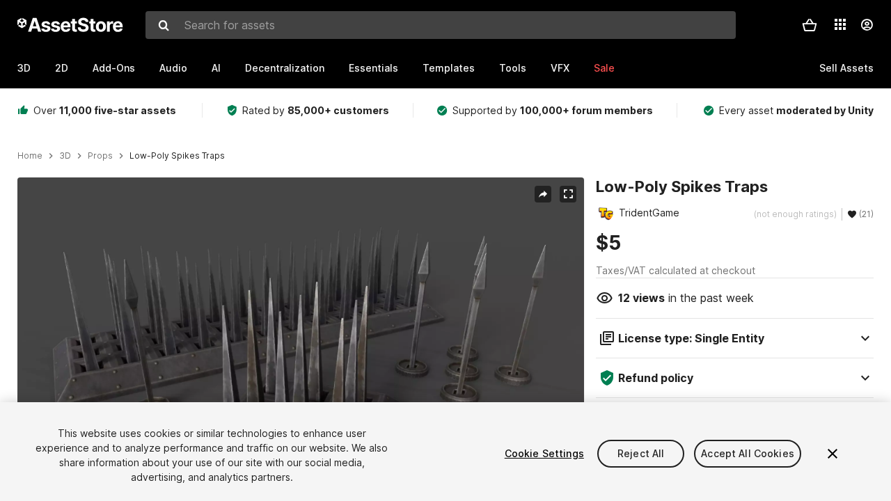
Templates (449, 68)
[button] (809, 25)
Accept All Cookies (747, 453)
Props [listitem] (100, 156)
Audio (173, 68)
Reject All (640, 453)
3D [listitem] (65, 156)
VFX (560, 68)
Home (29, 156)
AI (216, 68)
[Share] (543, 194)
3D (24, 68)
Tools (512, 68)
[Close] (832, 453)
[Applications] (840, 24)
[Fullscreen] (568, 194)
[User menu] (867, 25)
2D (61, 68)
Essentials (373, 68)
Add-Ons (114, 68)
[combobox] (440, 25)
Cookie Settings (544, 453)
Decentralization (284, 68)
